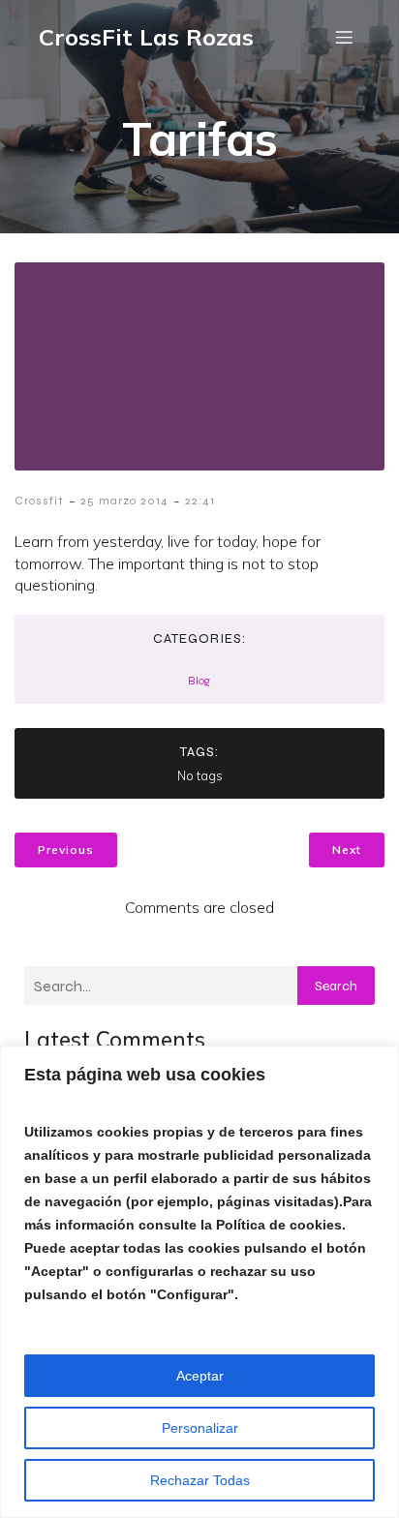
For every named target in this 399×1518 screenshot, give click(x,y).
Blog (199, 680)
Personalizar (200, 1428)
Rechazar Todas (200, 1480)
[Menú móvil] (343, 36)
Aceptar (200, 1375)
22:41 (200, 500)
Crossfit (39, 500)
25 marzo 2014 (124, 500)
